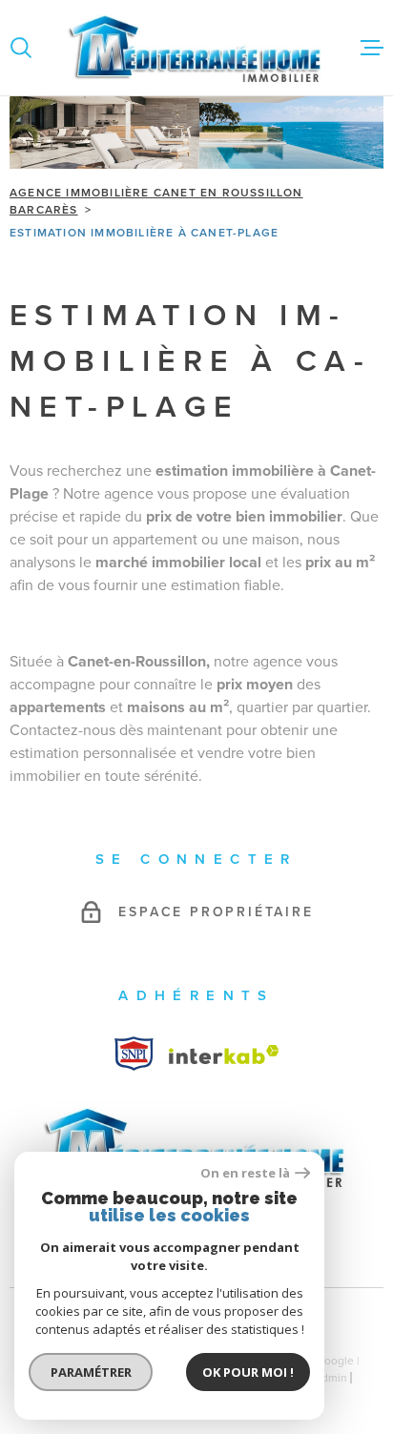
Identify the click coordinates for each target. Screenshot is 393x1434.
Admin (330, 1377)
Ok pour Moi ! (248, 1372)
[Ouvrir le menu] (372, 47)
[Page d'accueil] (196, 48)
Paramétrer (91, 1372)
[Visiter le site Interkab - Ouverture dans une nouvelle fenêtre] (134, 1053)
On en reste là (245, 1173)
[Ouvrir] (21, 47)
